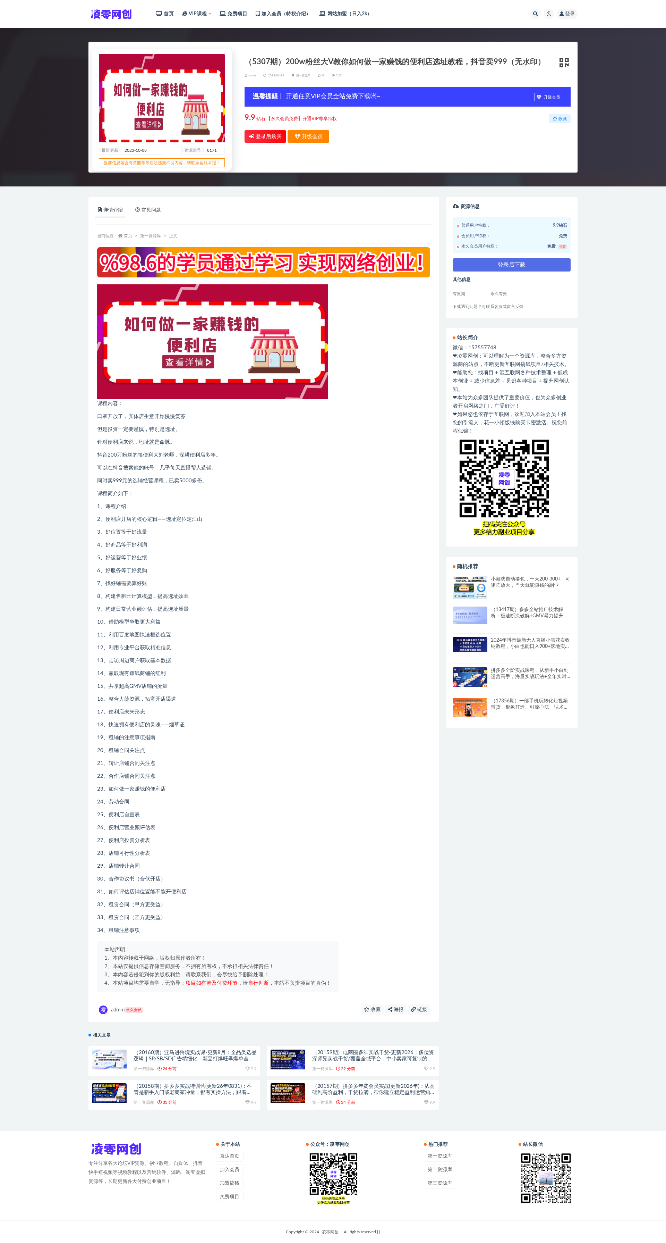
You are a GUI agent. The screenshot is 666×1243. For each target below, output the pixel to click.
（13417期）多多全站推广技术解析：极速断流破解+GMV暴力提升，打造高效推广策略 (529, 616)
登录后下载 (512, 265)
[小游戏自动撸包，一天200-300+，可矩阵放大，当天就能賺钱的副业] (470, 587)
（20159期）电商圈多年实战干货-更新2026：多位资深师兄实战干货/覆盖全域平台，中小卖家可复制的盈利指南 (373, 1059)
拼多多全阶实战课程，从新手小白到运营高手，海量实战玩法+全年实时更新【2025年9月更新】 (530, 676)
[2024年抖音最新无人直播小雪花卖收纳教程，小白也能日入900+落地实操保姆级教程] (470, 644)
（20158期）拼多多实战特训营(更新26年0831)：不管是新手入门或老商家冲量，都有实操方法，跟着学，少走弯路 (193, 1092)
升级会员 (551, 97)
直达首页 (229, 1156)
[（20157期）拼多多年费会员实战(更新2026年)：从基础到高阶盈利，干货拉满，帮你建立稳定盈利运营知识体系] (288, 1093)
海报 (397, 1009)
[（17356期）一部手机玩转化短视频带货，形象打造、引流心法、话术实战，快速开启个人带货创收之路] (470, 707)
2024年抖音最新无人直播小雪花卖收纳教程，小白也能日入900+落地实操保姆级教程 (530, 646)
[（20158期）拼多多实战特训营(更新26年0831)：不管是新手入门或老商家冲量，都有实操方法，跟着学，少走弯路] (109, 1093)
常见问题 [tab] (151, 210)
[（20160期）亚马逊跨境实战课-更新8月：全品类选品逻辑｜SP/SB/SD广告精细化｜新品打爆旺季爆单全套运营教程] (109, 1059)
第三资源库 (440, 1183)
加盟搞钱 (229, 1183)
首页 (168, 13)
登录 (570, 13)
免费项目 (237, 13)
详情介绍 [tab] (113, 210)
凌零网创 (330, 1232)
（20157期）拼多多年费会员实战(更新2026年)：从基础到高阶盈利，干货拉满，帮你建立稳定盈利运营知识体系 (373, 1092)
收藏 (375, 1009)
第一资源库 (303, 75)
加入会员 (229, 1169)
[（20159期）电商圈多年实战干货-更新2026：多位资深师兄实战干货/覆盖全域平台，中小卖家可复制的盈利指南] (288, 1059)
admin (126, 1009)
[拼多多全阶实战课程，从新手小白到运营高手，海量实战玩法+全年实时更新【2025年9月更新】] (470, 677)
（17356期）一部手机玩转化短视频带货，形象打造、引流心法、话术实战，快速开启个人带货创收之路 (530, 707)
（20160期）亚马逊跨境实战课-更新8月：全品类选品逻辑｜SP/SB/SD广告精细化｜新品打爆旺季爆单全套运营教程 (195, 1059)
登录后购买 (268, 136)
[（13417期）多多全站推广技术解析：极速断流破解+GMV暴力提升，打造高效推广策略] (470, 615)
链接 (421, 1009)
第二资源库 (440, 1169)
